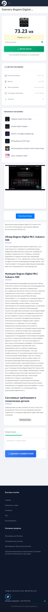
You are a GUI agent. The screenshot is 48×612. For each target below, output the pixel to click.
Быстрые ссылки (12, 492)
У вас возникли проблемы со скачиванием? (24, 55)
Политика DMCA (10, 521)
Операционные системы (14, 541)
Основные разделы (13, 528)
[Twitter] (8, 597)
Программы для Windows (14, 536)
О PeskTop (8, 510)
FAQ (6, 516)
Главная (8, 500)
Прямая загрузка (25, 49)
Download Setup (25, 216)
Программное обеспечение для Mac (18, 546)
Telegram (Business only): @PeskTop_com (21, 591)
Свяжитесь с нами (11, 505)
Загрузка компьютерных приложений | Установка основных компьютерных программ (23, 552)
